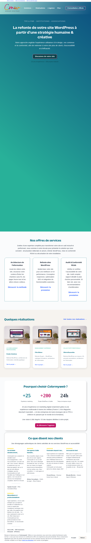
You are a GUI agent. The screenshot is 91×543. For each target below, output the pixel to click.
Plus (59, 8)
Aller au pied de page (32, 0)
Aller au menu (10, 0)
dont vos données (28, 540)
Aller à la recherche (20, 0)
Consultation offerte (75, 8)
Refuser (83, 537)
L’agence (51, 8)
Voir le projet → (11, 364)
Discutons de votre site (45, 56)
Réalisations (40, 8)
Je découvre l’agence (45, 425)
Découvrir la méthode (17, 287)
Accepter (73, 537)
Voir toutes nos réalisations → (75, 319)
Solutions (27, 8)
